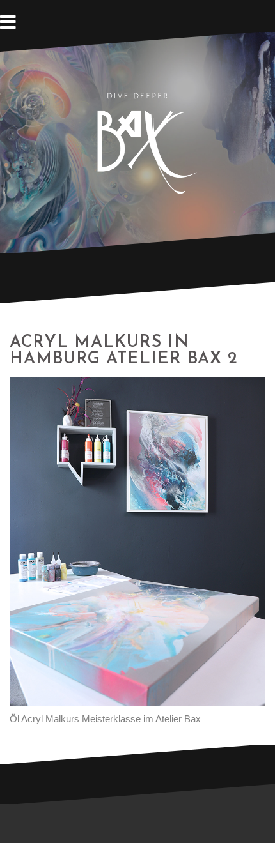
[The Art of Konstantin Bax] (137, 141)
